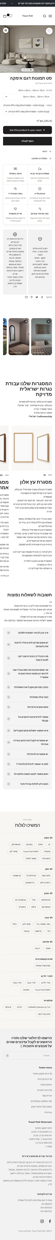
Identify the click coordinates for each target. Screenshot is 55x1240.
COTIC (19, 1007)
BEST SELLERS (44, 1014)
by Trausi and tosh (43, 83)
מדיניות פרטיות (45, 1079)
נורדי (33, 900)
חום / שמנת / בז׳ (43, 924)
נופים (40, 844)
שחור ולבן (26, 924)
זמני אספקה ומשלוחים (41, 1101)
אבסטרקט (16, 844)
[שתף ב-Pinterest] (31, 297)
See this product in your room (26, 130)
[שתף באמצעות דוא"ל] (26, 297)
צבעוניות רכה (20, 900)
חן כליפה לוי (31, 875)
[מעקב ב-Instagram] (42, 1221)
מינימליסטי (45, 900)
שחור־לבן (13, 851)
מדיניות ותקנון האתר (42, 1073)
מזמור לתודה (31, 858)
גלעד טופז (46, 875)
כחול (15, 924)
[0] (10, 16)
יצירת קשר (47, 1095)
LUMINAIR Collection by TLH (39, 1007)
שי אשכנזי (17, 875)
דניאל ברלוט (45, 882)
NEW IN (8, 1007)
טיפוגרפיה (46, 858)
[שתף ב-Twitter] (36, 297)
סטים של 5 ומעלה (43, 965)
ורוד (48, 931)
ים (49, 844)
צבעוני (26, 931)
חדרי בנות (17, 982)
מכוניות (47, 851)
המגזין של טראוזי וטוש (41, 1106)
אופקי (48, 948)
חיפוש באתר (46, 1084)
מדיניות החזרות (44, 1090)
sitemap (48, 1112)
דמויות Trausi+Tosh (30, 851)
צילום (33, 907)
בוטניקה (29, 844)
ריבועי (37, 948)
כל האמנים (29, 882)
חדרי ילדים (45, 982)
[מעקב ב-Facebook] (50, 1221)
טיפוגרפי (22, 907)
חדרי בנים (31, 982)
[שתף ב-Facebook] (42, 297)
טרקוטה (38, 931)
